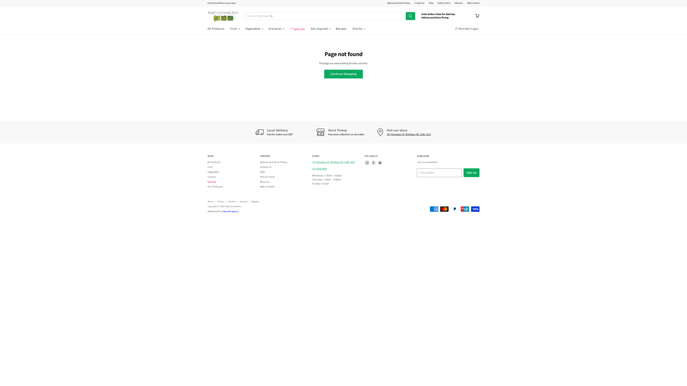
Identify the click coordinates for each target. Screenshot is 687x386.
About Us (459, 3)
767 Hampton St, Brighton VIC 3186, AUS (409, 134)
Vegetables (253, 29)
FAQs (431, 3)
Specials (299, 29)
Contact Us (419, 3)
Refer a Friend (473, 3)
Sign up (471, 172)
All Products (216, 29)
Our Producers (215, 187)
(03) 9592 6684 (319, 169)
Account (243, 201)
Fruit (234, 29)
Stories (357, 29)
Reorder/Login (468, 29)
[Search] (410, 16)
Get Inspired (319, 29)
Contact (232, 201)
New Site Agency (230, 211)
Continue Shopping (343, 74)
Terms (210, 201)
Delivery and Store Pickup (398, 3)
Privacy (220, 201)
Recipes (341, 29)
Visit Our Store (444, 3)
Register (255, 201)
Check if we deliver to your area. (222, 3)
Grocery (212, 177)
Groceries (276, 29)
